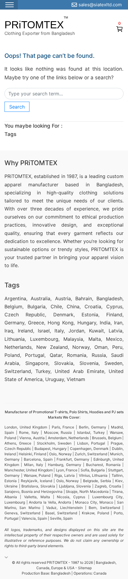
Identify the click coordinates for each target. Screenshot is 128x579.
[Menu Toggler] (9, 5)
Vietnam (76, 379)
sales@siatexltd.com (100, 4)
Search (17, 107)
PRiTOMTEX (34, 24)
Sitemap (85, 568)
